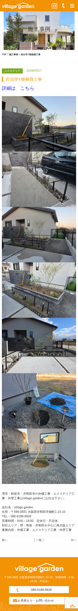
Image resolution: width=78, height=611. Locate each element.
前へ (4, 539)
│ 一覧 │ (39, 539)
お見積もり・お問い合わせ (36, 600)
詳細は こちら (18, 88)
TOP (4, 54)
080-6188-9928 (41, 589)
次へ (73, 539)
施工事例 (13, 54)
